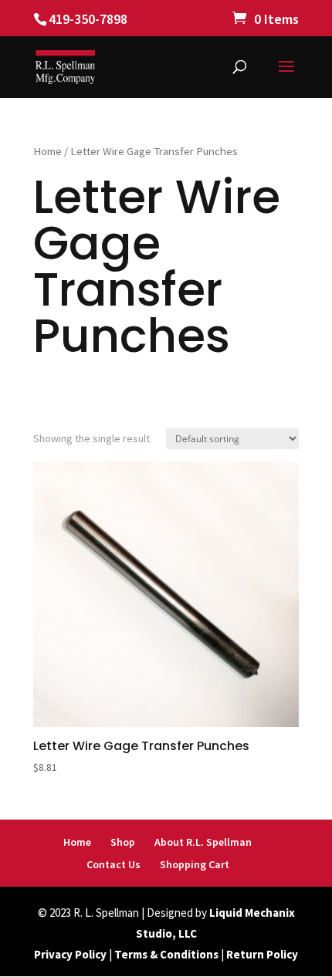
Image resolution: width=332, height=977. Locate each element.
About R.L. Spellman (203, 842)
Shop (122, 842)
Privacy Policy (70, 954)
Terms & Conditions (166, 954)
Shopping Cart (194, 864)
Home (47, 151)
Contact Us (113, 864)
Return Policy (262, 954)
